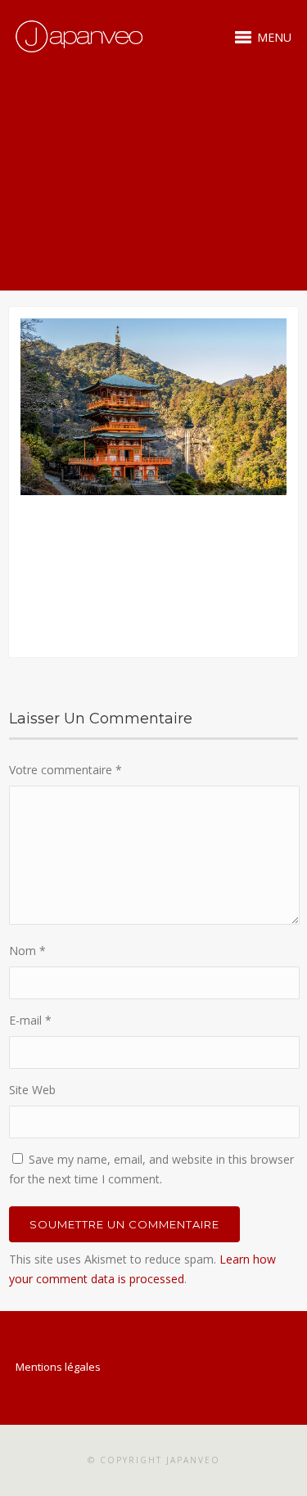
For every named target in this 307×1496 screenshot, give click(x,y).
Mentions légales (58, 1366)
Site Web (32, 1089)
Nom (27, 950)
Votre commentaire (65, 769)
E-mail (30, 1020)
